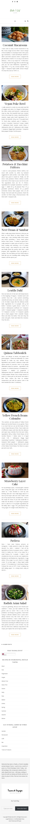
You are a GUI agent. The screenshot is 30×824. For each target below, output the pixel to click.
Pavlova (15, 540)
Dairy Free (4, 685)
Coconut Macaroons (15, 45)
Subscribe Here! (21, 808)
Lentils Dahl (15, 290)
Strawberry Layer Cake (15, 482)
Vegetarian (5, 673)
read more (15, 76)
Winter (3, 718)
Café (3, 738)
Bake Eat (11, 817)
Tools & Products (6, 750)
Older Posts (7, 644)
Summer (4, 711)
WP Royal (18, 821)
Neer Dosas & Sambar (15, 230)
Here (3, 778)
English (4, 654)
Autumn (4, 714)
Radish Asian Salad (15, 603)
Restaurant (5, 735)
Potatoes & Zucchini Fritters (15, 165)
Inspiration (4, 746)
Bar (3, 742)
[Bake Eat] (15, 11)
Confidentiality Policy (19, 819)
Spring (3, 707)
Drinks (3, 703)
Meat (3, 666)
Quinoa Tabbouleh (15, 353)
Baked (3, 700)
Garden (4, 731)
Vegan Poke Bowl (15, 103)
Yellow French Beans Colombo (15, 417)
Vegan (3, 677)
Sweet (3, 688)
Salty (3, 692)
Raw (3, 696)
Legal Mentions (9, 819)
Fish (3, 670)
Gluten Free (5, 681)
